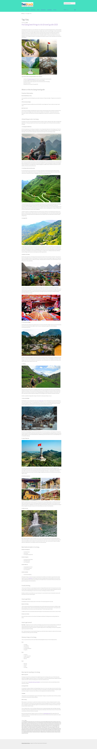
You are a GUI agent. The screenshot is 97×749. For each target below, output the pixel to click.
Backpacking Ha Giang (26, 721)
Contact (54, 9)
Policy (38, 9)
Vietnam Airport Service (26, 743)
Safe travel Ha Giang (37, 730)
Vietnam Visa (43, 9)
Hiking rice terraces (49, 725)
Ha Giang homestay (50, 723)
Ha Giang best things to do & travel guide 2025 (40, 24)
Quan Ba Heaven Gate (29, 730)
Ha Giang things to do (29, 725)
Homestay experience (41, 726)
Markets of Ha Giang (39, 728)
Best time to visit (33, 721)
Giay (39, 723)
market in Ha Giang (32, 728)
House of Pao (47, 726)
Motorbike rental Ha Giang (56, 728)
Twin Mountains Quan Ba (50, 731)
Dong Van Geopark (31, 78)
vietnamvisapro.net (46, 713)
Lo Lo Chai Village (54, 726)
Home (23, 9)
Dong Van (30, 578)
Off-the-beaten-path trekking (47, 729)
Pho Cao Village (54, 729)
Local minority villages (51, 727)
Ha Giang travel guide (36, 725)
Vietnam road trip (57, 731)
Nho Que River (32, 729)
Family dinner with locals (34, 723)
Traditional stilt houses (36, 731)
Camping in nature (56, 721)
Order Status (33, 9)
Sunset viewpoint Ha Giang (49, 730)
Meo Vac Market (44, 728)
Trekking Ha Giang (43, 731)
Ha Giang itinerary (57, 723)
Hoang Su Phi (26, 726)
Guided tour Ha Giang (43, 723)
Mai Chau (34, 682)
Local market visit (44, 727)
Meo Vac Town (50, 728)
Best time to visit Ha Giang (41, 721)
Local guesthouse (38, 727)
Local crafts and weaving (31, 727)
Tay (22, 731)
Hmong (53, 725)
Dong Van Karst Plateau (47, 722)
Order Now (27, 9)
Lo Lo (50, 726)
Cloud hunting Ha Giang (31, 722)
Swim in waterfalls (57, 730)
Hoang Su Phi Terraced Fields (33, 726)
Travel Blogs (49, 9)
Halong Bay (31, 682)
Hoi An (40, 400)
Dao (36, 722)
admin (27, 22)
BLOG (25, 720)
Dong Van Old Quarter (55, 722)
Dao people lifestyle (40, 722)
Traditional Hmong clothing (27, 731)
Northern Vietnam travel (38, 729)
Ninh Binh (38, 682)
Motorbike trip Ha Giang (25, 729)
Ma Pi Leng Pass (26, 728)
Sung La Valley (42, 730)
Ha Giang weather (43, 725)
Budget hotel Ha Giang (49, 721)
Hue (42, 400)
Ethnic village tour (27, 723)
